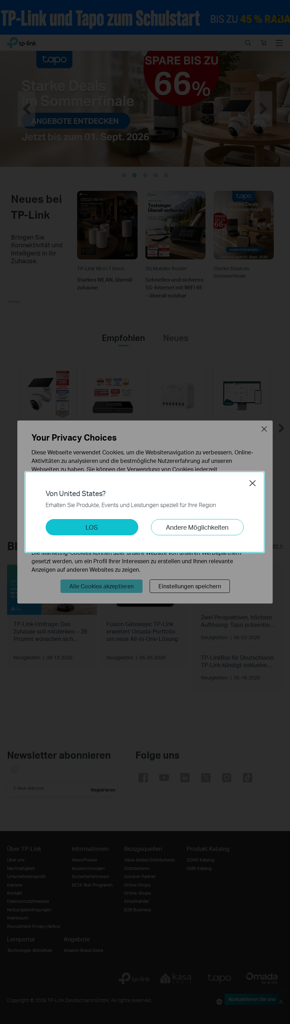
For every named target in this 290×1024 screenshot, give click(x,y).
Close (252, 483)
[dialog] (145, 512)
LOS (92, 527)
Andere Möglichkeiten (197, 527)
